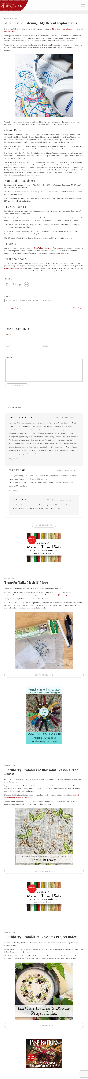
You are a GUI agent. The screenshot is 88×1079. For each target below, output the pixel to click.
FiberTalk (38, 248)
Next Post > (78, 308)
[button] (83, 5)
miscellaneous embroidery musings (23, 300)
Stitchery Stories (52, 248)
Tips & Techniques (36, 955)
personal (47, 300)
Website (45, 346)
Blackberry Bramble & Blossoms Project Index (40, 937)
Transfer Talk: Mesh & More (26, 582)
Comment (9, 357)
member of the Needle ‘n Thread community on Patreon (36, 785)
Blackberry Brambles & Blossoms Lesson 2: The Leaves (41, 771)
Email (7, 346)
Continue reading (59, 675)
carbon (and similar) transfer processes (58, 594)
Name (7, 334)
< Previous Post (11, 308)
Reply (15, 459)
